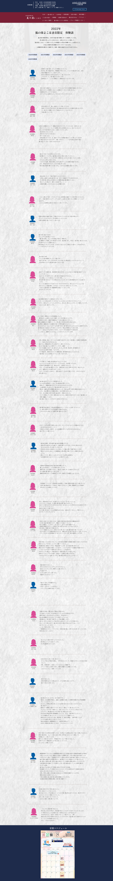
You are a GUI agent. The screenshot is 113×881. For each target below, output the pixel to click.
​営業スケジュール (58, 828)
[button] (58, 854)
